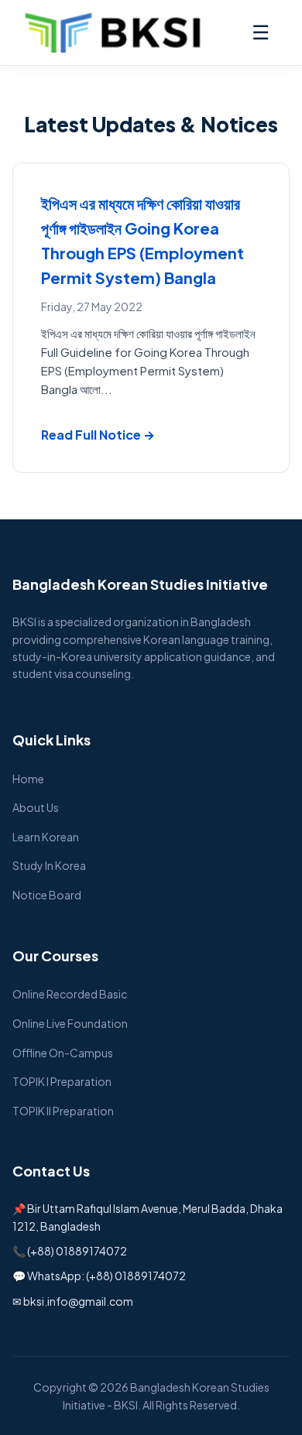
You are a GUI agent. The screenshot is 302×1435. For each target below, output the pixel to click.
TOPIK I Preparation (62, 1081)
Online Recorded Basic (69, 994)
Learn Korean (45, 837)
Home (28, 779)
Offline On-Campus (62, 1053)
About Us (35, 807)
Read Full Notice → (98, 434)
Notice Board (46, 895)
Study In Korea (49, 865)
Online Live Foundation (70, 1023)
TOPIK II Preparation (63, 1111)
